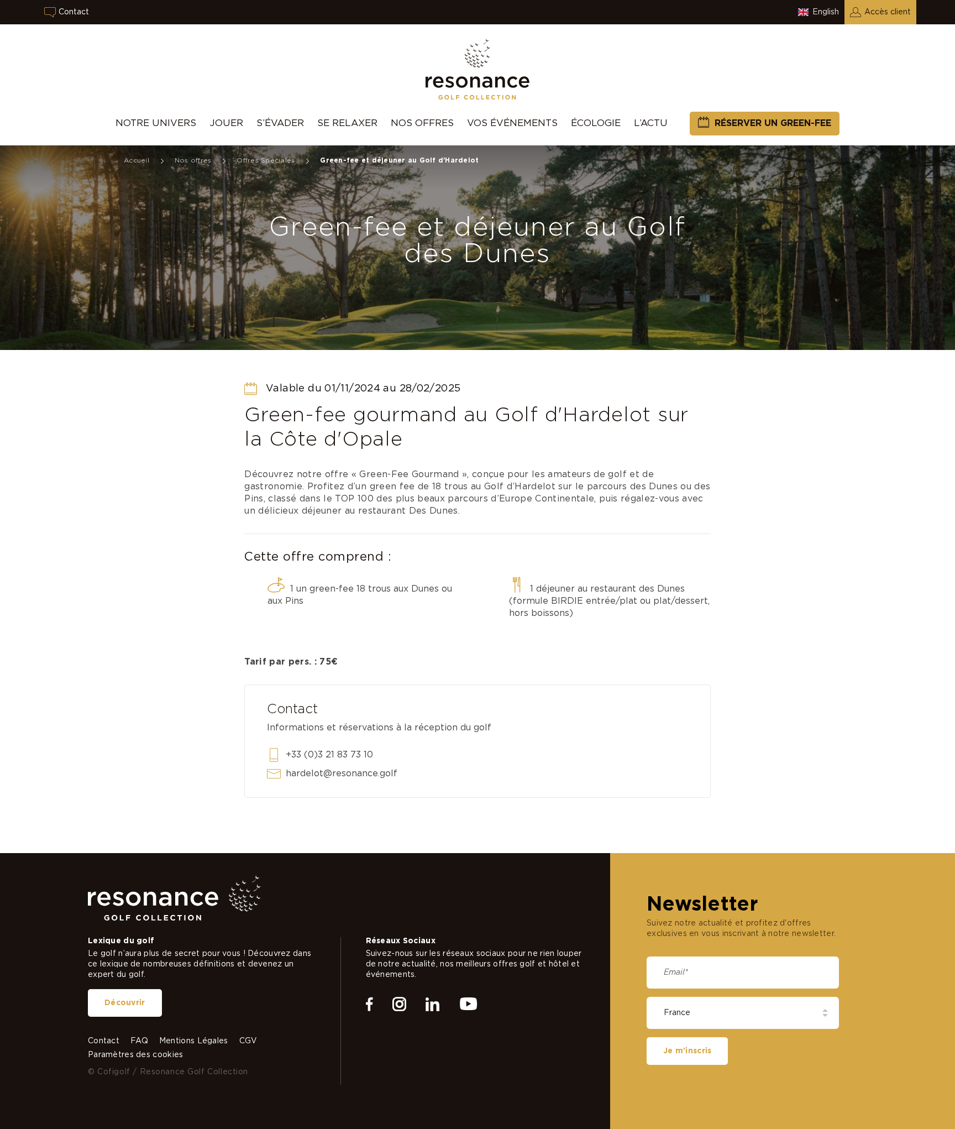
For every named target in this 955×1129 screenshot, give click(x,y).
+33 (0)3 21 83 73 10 (329, 754)
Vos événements (512, 123)
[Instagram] (399, 1004)
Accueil (136, 160)
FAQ (139, 1041)
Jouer (226, 123)
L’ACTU (651, 123)
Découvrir (124, 1003)
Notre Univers (156, 123)
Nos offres (422, 123)
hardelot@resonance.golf (341, 773)
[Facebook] (369, 1004)
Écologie (596, 123)
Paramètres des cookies (135, 1055)
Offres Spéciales (266, 160)
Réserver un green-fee (773, 123)
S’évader (280, 123)
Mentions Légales (193, 1041)
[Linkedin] (432, 1004)
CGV (248, 1041)
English (825, 12)
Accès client (887, 12)
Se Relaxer (347, 123)
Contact (74, 12)
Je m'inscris (687, 1051)
